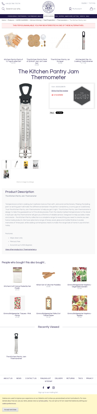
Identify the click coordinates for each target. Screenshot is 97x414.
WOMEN (61, 16)
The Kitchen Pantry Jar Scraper (60, 60)
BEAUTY (40, 16)
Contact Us (30, 378)
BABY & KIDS (68, 16)
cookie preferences (9, 403)
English (84, 3)
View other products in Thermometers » (21, 249)
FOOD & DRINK (12, 16)
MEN (56, 16)
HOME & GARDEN (49, 16)
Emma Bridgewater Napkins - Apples (80, 314)
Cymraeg (92, 3)
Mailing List (45, 378)
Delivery (59, 378)
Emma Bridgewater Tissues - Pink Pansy (17, 314)
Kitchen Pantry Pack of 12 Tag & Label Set (13, 60)
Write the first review (59, 91)
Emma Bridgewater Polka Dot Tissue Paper (48, 314)
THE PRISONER (32, 16)
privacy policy (43, 401)
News (18, 378)
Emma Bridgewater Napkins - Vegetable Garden (80, 286)
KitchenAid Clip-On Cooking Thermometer (83, 60)
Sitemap (48, 381)
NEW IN (82, 16)
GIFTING (76, 16)
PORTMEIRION (22, 16)
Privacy (89, 378)
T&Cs (80, 378)
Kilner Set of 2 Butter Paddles (48, 285)
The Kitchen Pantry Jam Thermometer (16, 357)
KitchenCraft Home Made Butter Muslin (17, 287)
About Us (8, 378)
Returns (70, 378)
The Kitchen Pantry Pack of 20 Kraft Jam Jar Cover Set (36, 61)
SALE (87, 16)
